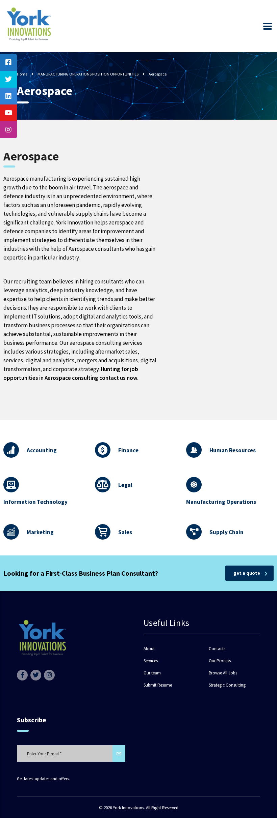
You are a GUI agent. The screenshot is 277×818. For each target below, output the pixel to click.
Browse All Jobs (223, 673)
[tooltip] (8, 62)
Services (151, 661)
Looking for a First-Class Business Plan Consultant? (80, 573)
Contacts (217, 649)
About (149, 649)
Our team (152, 673)
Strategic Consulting (227, 685)
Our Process (220, 661)
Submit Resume (158, 685)
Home (22, 74)
